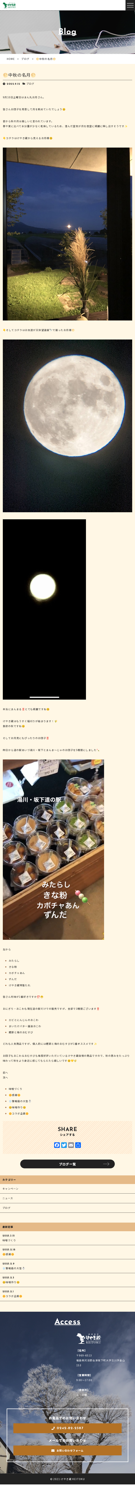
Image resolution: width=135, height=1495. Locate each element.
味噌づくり (15, 1089)
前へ (5, 1072)
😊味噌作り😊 (17, 1107)
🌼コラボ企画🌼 (19, 1113)
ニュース (7, 1198)
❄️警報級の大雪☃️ (20, 1101)
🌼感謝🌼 (15, 1095)
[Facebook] (56, 1145)
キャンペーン (10, 1188)
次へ (5, 1077)
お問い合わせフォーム (70, 1450)
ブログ (30, 83)
